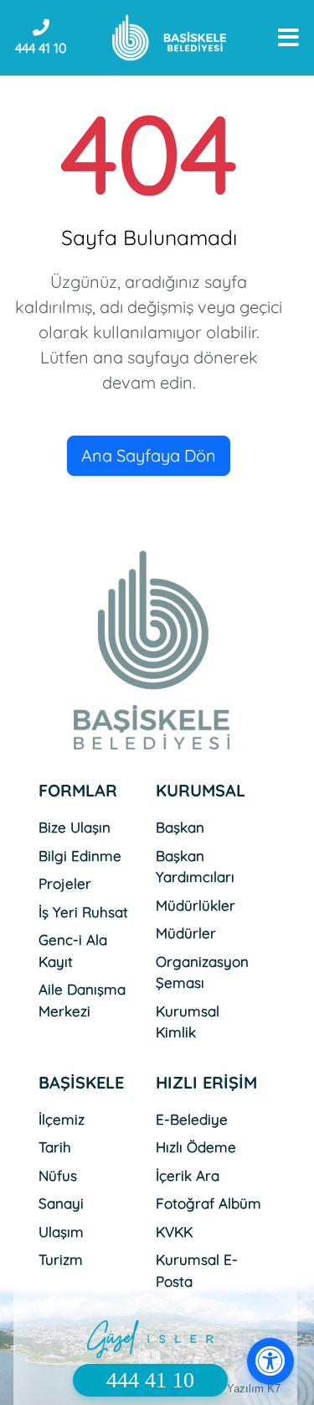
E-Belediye (192, 1119)
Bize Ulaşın (75, 827)
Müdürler (186, 933)
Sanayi (61, 1203)
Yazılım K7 (254, 1388)
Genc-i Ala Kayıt (73, 950)
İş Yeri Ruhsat (83, 912)
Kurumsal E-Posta (197, 1270)
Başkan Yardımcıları (195, 866)
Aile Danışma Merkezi (82, 1000)
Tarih (55, 1147)
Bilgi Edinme (80, 855)
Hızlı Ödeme (196, 1147)
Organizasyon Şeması (202, 972)
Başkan (180, 827)
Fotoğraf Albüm (208, 1203)
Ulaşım (61, 1231)
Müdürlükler (195, 905)
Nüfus (58, 1175)
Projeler (65, 883)
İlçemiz (62, 1119)
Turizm (61, 1259)
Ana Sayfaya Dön (148, 455)
